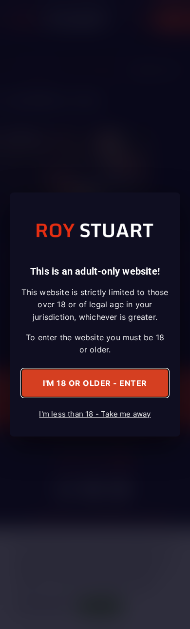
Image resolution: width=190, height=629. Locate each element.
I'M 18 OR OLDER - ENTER (95, 383)
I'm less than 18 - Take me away (95, 414)
